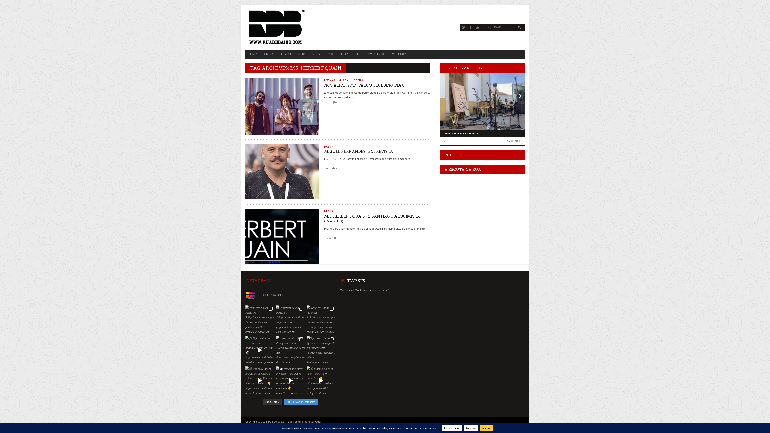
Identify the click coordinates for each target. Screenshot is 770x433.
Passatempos (376, 54)
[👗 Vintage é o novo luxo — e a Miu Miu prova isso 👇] (321, 380)
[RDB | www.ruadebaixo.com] (287, 27)
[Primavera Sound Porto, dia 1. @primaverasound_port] (321, 319)
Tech (358, 54)
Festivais (329, 80)
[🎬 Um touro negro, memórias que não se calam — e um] (259, 380)
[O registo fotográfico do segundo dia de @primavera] (290, 350)
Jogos (345, 54)
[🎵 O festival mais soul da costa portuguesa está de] (259, 350)
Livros (330, 54)
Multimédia (399, 54)
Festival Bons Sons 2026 (461, 133)
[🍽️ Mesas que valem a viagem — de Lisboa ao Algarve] (290, 380)
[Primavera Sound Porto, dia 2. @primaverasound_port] (290, 319)
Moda (302, 54)
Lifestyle (286, 54)
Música (253, 54)
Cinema (268, 54)
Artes (316, 54)
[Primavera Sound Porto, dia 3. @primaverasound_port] (259, 319)
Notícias (357, 80)
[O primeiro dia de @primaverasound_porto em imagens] (321, 350)
